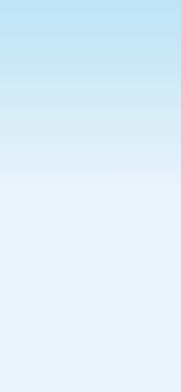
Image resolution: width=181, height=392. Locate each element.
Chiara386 (96, 370)
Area (80, 185)
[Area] (37, 203)
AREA (120, 42)
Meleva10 (95, 203)
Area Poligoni (95, 241)
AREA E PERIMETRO (107, 352)
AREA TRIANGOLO (104, 297)
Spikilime (94, 258)
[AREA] (37, 147)
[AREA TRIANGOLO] (37, 315)
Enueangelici (101, 146)
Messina (93, 314)
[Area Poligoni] (37, 259)
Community (44, 42)
